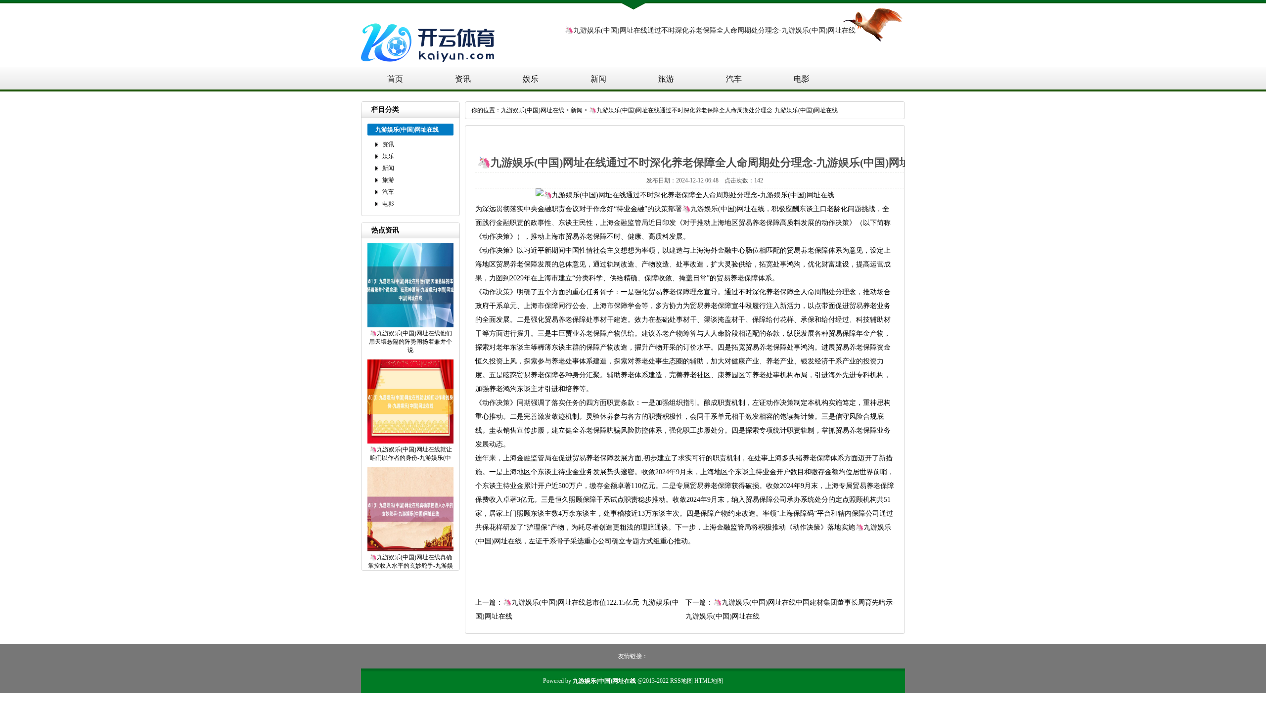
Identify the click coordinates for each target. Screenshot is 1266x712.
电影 (802, 79)
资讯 (463, 79)
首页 (395, 79)
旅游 (666, 79)
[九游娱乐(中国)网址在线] (430, 65)
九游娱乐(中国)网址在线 (532, 110)
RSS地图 (681, 680)
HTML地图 (708, 680)
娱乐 (531, 79)
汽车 (734, 79)
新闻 (598, 79)
